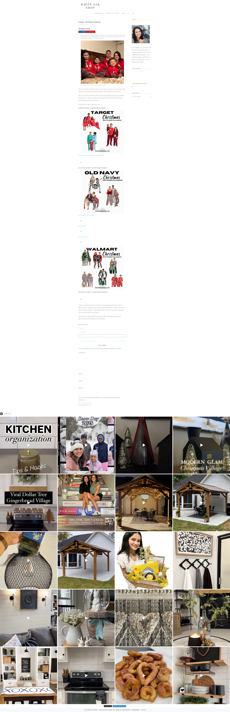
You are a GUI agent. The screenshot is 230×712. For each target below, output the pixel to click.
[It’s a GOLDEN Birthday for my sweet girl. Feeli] (143, 560)
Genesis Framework (123, 710)
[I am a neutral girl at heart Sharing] (28, 675)
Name (80, 373)
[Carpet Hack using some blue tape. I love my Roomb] (143, 618)
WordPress (136, 710)
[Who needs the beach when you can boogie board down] (86, 445)
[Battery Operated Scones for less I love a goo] (28, 618)
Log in (143, 710)
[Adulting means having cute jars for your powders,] (28, 445)
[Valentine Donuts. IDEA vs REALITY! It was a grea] (143, 675)
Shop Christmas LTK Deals (84, 24)
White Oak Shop (90, 6)
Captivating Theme (106, 710)
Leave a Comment (93, 19)
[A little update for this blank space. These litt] (86, 675)
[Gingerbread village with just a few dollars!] (28, 502)
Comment (82, 352)
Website (81, 388)
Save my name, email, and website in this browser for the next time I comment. (99, 399)
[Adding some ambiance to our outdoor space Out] (28, 560)
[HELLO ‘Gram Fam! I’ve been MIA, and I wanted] (86, 502)
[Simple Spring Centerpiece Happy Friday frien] (86, 618)
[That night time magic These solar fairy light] (143, 502)
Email (80, 381)
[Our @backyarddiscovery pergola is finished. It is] (86, 560)
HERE (98, 104)
